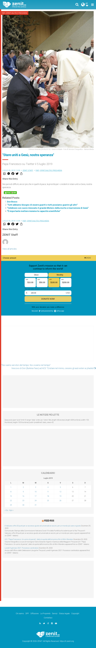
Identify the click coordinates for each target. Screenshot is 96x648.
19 (60, 496)
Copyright (75, 613)
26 (60, 500)
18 (48, 496)
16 (23, 496)
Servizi (54, 613)
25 (48, 500)
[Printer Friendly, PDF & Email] (10, 192)
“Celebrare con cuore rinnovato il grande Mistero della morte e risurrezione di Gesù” (48, 208)
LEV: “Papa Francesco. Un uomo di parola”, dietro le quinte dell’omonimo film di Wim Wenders (39, 539)
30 (23, 505)
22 (11, 500)
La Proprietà (45, 613)
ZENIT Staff (28, 170)
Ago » (11, 510)
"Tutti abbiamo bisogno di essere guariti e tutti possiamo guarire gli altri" (42, 205)
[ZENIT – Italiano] (27, 5)
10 (36, 492)
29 (11, 505)
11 (48, 492)
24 (36, 500)
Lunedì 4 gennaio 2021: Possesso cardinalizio (22, 548)
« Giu (6, 510)
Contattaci (48, 618)
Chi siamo (20, 613)
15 (11, 496)
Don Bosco (12, 201)
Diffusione (35, 613)
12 (60, 492)
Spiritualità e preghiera (16, 13)
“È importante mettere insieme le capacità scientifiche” (34, 211)
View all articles (9, 249)
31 (36, 505)
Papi (3, 13)
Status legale (64, 613)
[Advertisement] (48, 346)
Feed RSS (49, 520)
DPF (27, 613)
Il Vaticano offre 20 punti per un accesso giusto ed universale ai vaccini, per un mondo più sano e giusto (43, 526)
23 (23, 500)
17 (36, 496)
